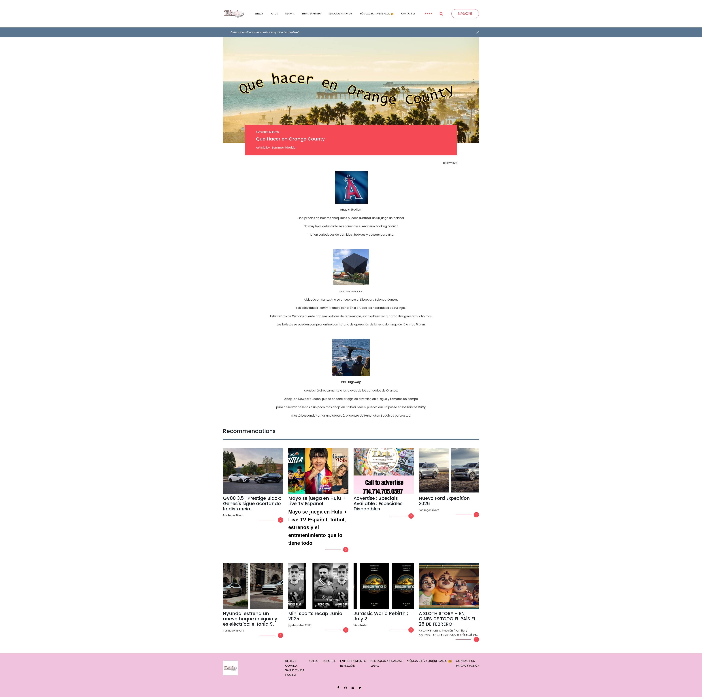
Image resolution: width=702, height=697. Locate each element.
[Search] (442, 13)
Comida (291, 666)
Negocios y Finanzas (341, 13)
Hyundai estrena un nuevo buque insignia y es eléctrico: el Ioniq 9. (250, 618)
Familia (290, 675)
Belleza (259, 13)
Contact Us (408, 13)
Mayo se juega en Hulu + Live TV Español (317, 501)
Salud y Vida (294, 670)
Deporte (290, 13)
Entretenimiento (311, 13)
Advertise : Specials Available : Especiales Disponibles (378, 503)
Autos (274, 13)
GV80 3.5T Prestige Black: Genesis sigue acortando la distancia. (252, 503)
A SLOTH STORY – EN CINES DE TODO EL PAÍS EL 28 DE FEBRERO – (447, 618)
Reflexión (347, 666)
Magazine (465, 13)
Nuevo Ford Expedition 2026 (444, 501)
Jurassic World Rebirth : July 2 (381, 616)
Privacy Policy (467, 666)
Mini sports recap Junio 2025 (315, 616)
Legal (374, 666)
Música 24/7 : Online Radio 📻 (377, 13)
